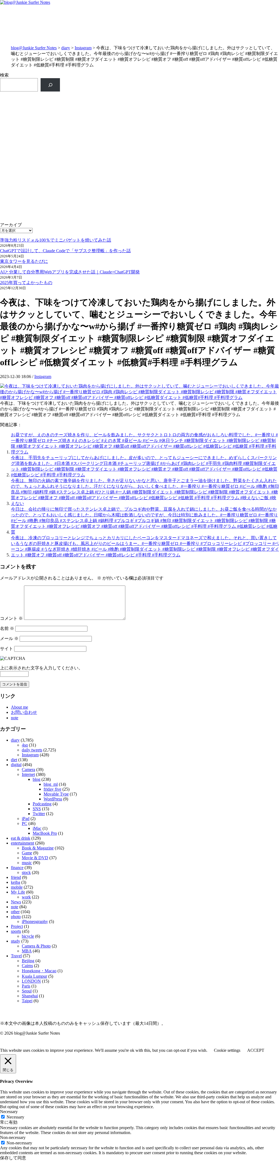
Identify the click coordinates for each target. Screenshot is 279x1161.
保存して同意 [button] (13, 1158)
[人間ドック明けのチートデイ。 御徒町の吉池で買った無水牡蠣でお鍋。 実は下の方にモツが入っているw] (209, 103)
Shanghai (30, 996)
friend (16, 877)
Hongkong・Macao (39, 970)
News (16, 902)
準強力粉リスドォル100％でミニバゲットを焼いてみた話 (55, 240)
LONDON (31, 981)
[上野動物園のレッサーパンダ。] (209, 127)
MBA (27, 951)
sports (16, 931)
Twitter (39, 813)
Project (17, 926)
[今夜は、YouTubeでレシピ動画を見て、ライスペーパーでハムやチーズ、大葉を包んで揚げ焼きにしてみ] (209, 186)
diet (14, 759)
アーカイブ (11, 225)
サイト (6, 648)
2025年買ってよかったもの (26, 282)
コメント (11, 618)
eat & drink (20, 838)
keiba (15, 882)
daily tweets (32, 750)
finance (17, 867)
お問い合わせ (24, 712)
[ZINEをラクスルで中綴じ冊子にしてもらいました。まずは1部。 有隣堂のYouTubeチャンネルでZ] (69, 109)
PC (24, 823)
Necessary (15, 1117)
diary (65, 47)
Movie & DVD (35, 857)
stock (26, 872)
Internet (28, 774)
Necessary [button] (9, 1111)
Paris (26, 986)
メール (9, 638)
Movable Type (56, 794)
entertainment (22, 843)
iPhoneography (35, 921)
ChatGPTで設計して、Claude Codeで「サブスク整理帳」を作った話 (65, 250)
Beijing (28, 960)
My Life (18, 892)
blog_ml (51, 784)
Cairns (27, 965)
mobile (17, 887)
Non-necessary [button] (13, 1137)
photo (16, 916)
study (15, 941)
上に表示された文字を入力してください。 (41, 668)
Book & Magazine (38, 848)
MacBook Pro (45, 833)
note (14, 717)
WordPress (53, 799)
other (15, 911)
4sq (25, 745)
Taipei (27, 1000)
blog (36, 779)
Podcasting (42, 804)
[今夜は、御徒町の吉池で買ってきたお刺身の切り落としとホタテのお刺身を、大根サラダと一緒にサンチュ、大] (69, 183)
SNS (37, 808)
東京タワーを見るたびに (24, 261)
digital (16, 764)
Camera (28, 769)
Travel (16, 955)
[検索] (50, 85)
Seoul (27, 991)
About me (19, 707)
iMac (37, 828)
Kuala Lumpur (34, 976)
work (26, 897)
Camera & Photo (36, 946)
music (27, 862)
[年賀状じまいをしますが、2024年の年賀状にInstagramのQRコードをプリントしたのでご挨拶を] (69, 218)
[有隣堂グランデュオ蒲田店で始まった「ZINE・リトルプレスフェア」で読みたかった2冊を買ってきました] (69, 144)
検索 (4, 75)
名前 (7, 628)
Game (27, 853)
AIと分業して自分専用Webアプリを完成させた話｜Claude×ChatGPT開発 (70, 272)
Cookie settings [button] (227, 1050)
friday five (52, 789)
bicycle (28, 936)
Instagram (83, 47)
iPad (25, 818)
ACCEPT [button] (255, 1050)
